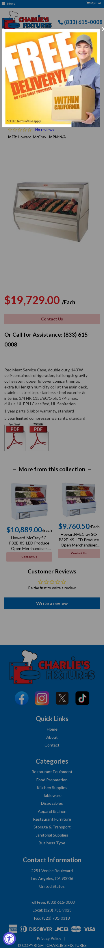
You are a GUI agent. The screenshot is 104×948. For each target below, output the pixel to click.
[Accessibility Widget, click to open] (9, 938)
